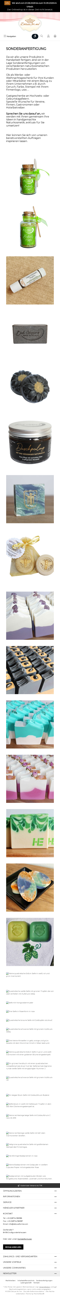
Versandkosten (44, 1287)
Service (7, 1202)
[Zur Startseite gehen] (30, 23)
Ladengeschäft (26, 1283)
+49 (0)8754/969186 (14, 1218)
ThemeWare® (39, 1294)
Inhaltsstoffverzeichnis (26, 1280)
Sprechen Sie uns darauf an (23, 113)
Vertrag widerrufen (13, 1247)
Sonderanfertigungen (44, 1280)
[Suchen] (41, 36)
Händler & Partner (13, 1208)
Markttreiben (11, 1280)
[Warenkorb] (55, 36)
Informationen (11, 1196)
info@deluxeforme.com (18, 1224)
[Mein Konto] (48, 36)
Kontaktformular (25, 1239)
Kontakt (37, 1283)
